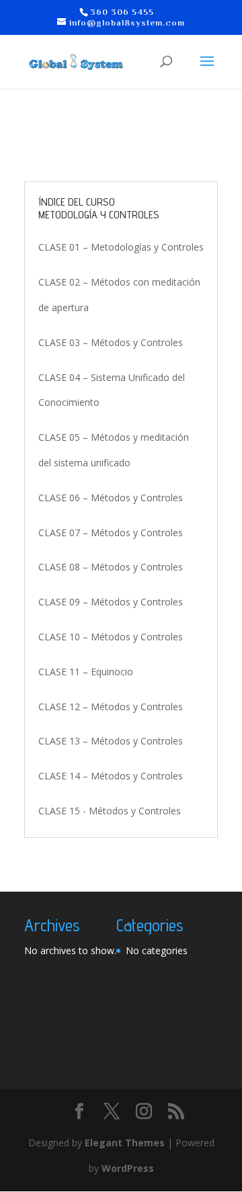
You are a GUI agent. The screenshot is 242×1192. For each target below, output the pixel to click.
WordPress (128, 1168)
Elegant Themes (125, 1142)
